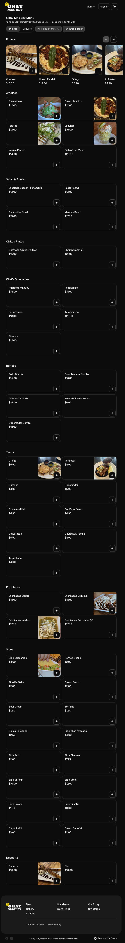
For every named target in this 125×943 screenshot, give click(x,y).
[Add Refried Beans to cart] (112, 672)
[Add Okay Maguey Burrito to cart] (112, 389)
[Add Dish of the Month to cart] (112, 165)
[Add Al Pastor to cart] (112, 475)
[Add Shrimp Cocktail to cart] (112, 264)
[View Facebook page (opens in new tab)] (7, 938)
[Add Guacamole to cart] (56, 116)
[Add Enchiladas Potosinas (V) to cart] (112, 635)
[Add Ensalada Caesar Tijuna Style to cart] (56, 202)
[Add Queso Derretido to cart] (112, 843)
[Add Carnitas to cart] (56, 499)
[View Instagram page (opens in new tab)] (11, 938)
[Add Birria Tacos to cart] (56, 327)
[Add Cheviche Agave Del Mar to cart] (56, 264)
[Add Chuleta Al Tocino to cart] (112, 548)
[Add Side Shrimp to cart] (56, 794)
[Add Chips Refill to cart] (56, 843)
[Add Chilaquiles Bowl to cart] (56, 227)
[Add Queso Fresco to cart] (112, 697)
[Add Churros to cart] (32, 71)
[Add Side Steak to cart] (112, 794)
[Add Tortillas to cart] (112, 721)
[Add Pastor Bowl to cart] (112, 202)
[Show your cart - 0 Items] (114, 7)
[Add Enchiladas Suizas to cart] (56, 610)
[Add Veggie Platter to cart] (56, 165)
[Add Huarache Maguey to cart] (56, 302)
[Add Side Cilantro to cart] (112, 819)
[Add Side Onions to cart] (56, 819)
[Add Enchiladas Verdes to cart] (56, 635)
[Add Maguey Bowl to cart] (112, 227)
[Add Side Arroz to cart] (56, 770)
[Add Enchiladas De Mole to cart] (112, 610)
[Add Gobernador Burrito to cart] (56, 437)
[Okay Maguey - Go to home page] (14, 6)
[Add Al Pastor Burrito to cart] (56, 413)
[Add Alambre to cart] (56, 351)
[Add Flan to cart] (112, 881)
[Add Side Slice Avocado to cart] (112, 745)
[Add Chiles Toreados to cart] (56, 745)
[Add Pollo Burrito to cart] (56, 389)
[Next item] (114, 39)
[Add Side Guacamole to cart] (56, 672)
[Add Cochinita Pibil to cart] (56, 524)
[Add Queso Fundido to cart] (65, 71)
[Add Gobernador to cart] (112, 499)
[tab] (13, 29)
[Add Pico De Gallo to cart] (56, 697)
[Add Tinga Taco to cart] (56, 573)
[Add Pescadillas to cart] (112, 302)
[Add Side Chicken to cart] (112, 770)
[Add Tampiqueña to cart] (112, 327)
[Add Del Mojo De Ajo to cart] (112, 524)
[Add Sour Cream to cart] (56, 721)
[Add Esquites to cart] (112, 140)
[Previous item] (106, 39)
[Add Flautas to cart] (56, 140)
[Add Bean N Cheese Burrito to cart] (112, 413)
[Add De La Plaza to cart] (56, 548)
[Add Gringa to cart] (98, 71)
